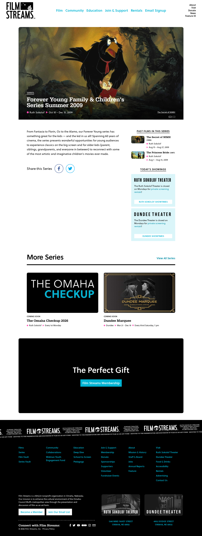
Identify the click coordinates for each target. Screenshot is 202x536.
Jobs (130, 461)
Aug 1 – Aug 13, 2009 (158, 159)
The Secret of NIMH (166, 112)
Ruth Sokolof (37, 112)
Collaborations (53, 452)
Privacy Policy (48, 528)
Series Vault (25, 461)
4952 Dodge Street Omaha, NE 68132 (164, 523)
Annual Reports (136, 466)
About (192, 4)
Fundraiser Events (110, 475)
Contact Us (161, 480)
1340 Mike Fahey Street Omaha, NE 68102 (121, 523)
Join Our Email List (59, 512)
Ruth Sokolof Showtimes (153, 201)
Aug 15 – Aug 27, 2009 (159, 147)
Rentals (136, 10)
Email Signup (155, 10)
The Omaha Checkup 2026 (47, 321)
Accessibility (162, 466)
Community (74, 10)
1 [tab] (170, 117)
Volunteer (106, 470)
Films (21, 447)
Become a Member (32, 512)
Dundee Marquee (117, 321)
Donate (192, 10)
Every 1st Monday (53, 325)
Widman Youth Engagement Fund (55, 458)
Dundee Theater (164, 457)
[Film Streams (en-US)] (21, 10)
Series (30, 92)
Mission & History (137, 452)
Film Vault (24, 457)
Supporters (107, 466)
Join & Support (116, 10)
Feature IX (190, 15)
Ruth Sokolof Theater (167, 452)
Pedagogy (79, 461)
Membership (107, 452)
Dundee (110, 325)
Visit (193, 7)
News (193, 13)
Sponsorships (108, 461)
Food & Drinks (163, 461)
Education (94, 10)
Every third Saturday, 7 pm (147, 325)
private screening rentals (151, 190)
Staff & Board (135, 457)
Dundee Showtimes (153, 236)
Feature (132, 470)
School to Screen (82, 457)
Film (59, 10)
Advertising (162, 475)
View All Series (166, 258)
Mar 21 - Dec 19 (124, 325)
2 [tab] (173, 117)
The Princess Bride (160, 152)
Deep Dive (79, 452)
